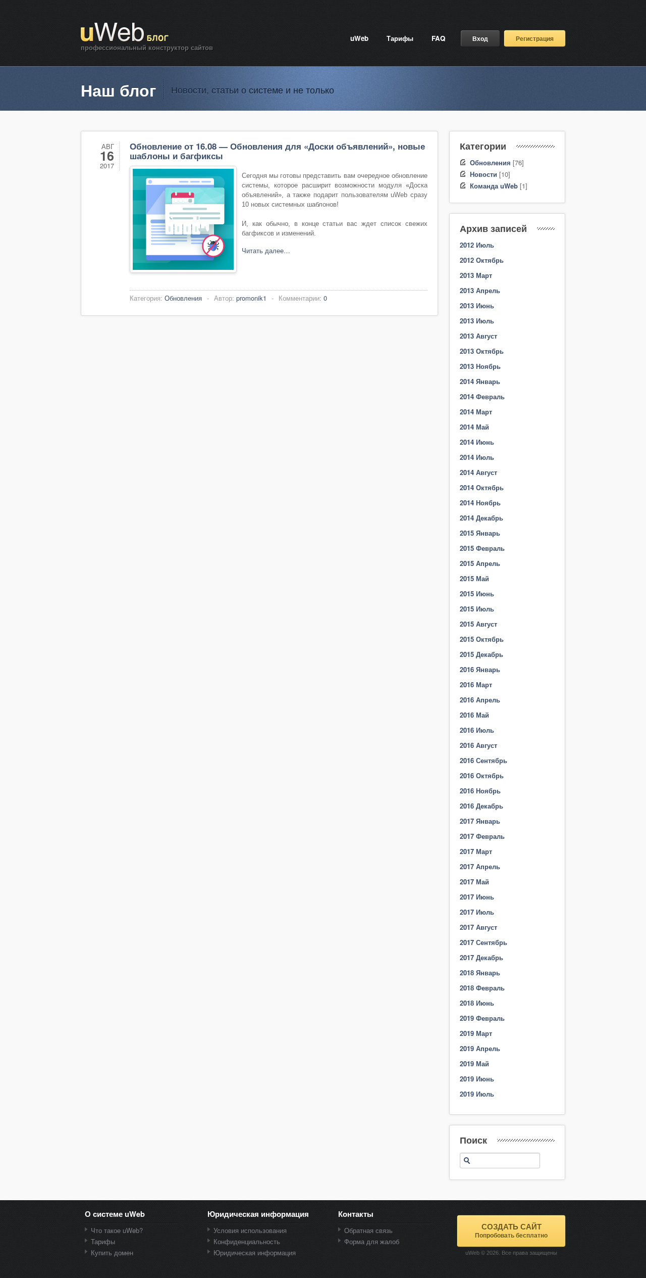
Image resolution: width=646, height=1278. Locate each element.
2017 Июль (477, 912)
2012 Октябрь (482, 260)
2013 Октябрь (482, 351)
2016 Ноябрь (480, 790)
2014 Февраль (482, 396)
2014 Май (474, 427)
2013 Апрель (480, 290)
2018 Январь (480, 972)
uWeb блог (125, 32)
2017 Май (474, 881)
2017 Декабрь (481, 957)
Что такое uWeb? (117, 1230)
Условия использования (250, 1230)
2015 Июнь (477, 593)
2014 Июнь (477, 442)
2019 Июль (477, 1094)
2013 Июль (477, 320)
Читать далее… (266, 250)
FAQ (438, 38)
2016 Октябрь (482, 775)
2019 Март (476, 1033)
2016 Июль (477, 730)
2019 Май (474, 1063)
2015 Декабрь (481, 654)
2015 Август (478, 624)
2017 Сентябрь (483, 942)
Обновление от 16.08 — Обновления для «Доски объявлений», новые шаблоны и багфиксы (277, 151)
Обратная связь (368, 1230)
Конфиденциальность (246, 1241)
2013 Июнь (477, 305)
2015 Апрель (480, 563)
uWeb (359, 38)
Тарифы (400, 38)
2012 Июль (477, 245)
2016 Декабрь (481, 806)
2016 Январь (480, 669)
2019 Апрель (480, 1048)
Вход (480, 38)
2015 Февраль (482, 548)
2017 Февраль (482, 836)
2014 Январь (480, 381)
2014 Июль (477, 457)
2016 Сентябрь (483, 760)
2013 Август (478, 336)
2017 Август (478, 927)
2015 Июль (477, 608)
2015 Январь (480, 533)
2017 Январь (480, 821)
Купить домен (112, 1252)
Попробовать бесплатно (511, 1230)
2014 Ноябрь (480, 502)
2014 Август (478, 472)
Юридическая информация (254, 1252)
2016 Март (476, 684)
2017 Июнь (477, 897)
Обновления (183, 298)
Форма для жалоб (371, 1241)
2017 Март (476, 851)
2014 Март (476, 411)
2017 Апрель (480, 866)
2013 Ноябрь (480, 366)
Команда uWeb (494, 186)
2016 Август (478, 745)
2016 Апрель (480, 699)
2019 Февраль (482, 1018)
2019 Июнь (477, 1078)
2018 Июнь (477, 1003)
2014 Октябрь (482, 487)
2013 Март (476, 275)
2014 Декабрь (481, 518)
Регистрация (535, 38)
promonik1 (251, 298)
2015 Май (474, 578)
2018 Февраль (482, 987)
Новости (483, 174)
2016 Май (474, 715)
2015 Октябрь (482, 639)
